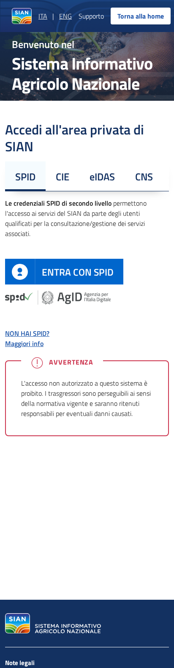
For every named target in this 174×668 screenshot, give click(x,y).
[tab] (25, 176)
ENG (65, 16)
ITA (42, 16)
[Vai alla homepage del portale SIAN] (52, 623)
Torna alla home (140, 16)
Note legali (20, 663)
